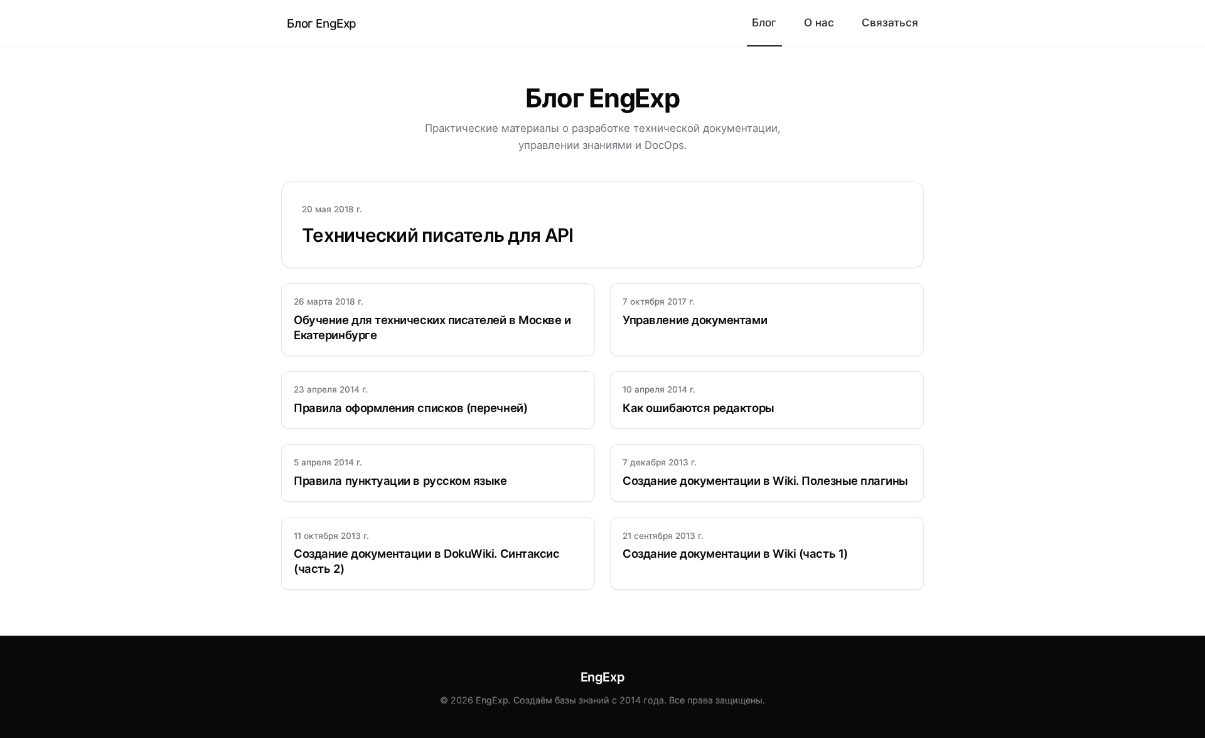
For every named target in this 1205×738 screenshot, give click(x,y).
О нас (819, 22)
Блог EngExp (321, 23)
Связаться (890, 22)
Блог (764, 22)
